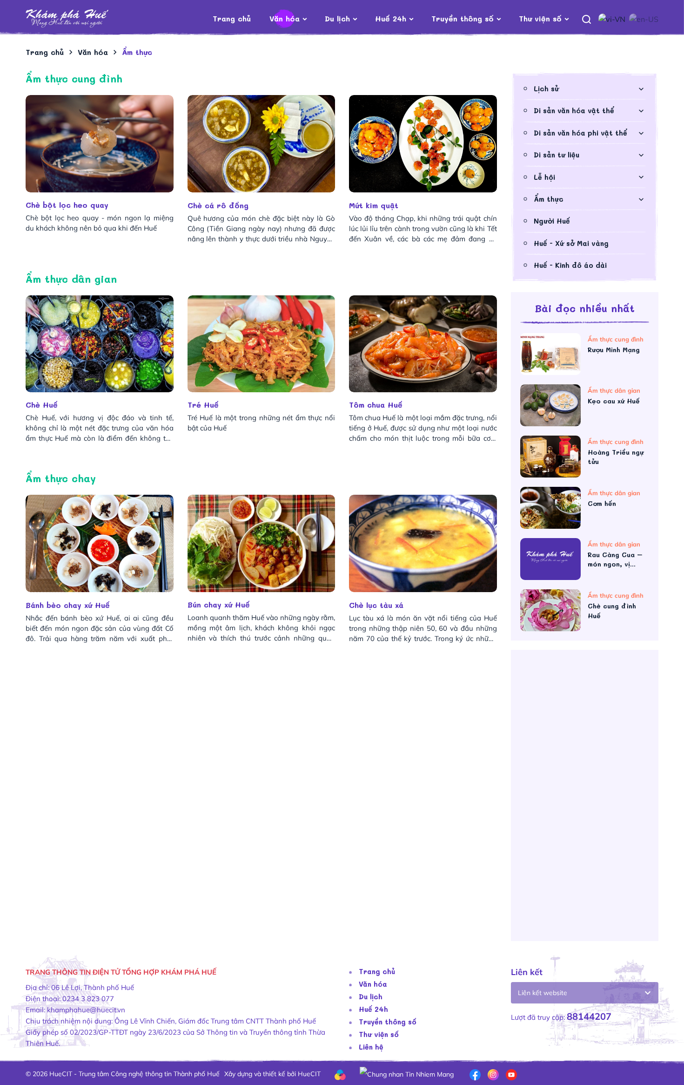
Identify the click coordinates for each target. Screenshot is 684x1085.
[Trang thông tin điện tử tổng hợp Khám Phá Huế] (81, 18)
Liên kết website (542, 993)
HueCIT (309, 1074)
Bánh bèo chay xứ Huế (69, 605)
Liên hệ (371, 1046)
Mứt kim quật (375, 205)
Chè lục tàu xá (377, 605)
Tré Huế (203, 404)
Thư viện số (540, 18)
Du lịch (337, 18)
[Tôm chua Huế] (423, 344)
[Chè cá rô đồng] (261, 143)
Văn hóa (284, 18)
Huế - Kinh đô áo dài (570, 265)
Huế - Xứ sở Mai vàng (571, 243)
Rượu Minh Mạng (614, 349)
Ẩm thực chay (61, 478)
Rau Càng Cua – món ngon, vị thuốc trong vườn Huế (618, 559)
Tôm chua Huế (375, 404)
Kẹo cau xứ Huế (614, 400)
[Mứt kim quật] (423, 143)
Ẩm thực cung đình (74, 78)
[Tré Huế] (261, 344)
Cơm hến (602, 503)
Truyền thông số (462, 18)
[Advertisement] (261, 723)
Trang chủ (232, 18)
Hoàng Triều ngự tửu (616, 457)
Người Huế (552, 220)
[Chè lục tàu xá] (423, 543)
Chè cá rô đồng (219, 205)
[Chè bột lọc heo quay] (100, 143)
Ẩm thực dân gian (71, 279)
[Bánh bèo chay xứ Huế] (100, 543)
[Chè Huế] (100, 344)
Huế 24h (390, 18)
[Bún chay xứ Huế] (261, 543)
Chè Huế (42, 404)
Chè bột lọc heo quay (67, 205)
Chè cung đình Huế (612, 610)
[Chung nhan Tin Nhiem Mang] (407, 1074)
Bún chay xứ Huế (219, 604)
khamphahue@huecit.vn (86, 1009)
